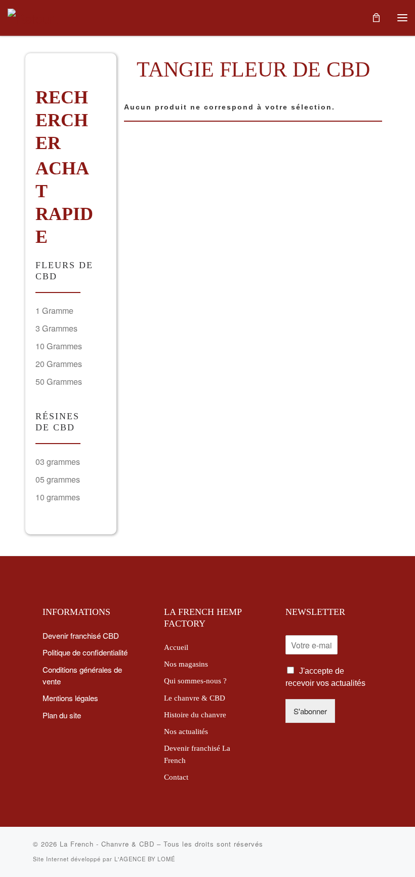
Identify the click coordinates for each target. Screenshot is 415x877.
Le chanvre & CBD (194, 697)
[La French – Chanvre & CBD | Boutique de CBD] (33, 16)
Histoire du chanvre (195, 714)
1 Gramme (54, 310)
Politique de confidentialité (85, 651)
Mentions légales (70, 697)
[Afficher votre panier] (376, 17)
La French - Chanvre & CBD (107, 844)
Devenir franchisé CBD (81, 635)
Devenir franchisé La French (197, 754)
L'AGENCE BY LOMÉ (144, 859)
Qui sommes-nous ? (195, 680)
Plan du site (62, 714)
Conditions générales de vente (82, 675)
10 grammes (57, 497)
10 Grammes (58, 346)
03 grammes (57, 461)
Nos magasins (186, 664)
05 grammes (57, 479)
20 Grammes (58, 364)
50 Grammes (58, 381)
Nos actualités (186, 731)
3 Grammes (56, 328)
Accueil (176, 647)
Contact (176, 777)
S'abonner (310, 710)
